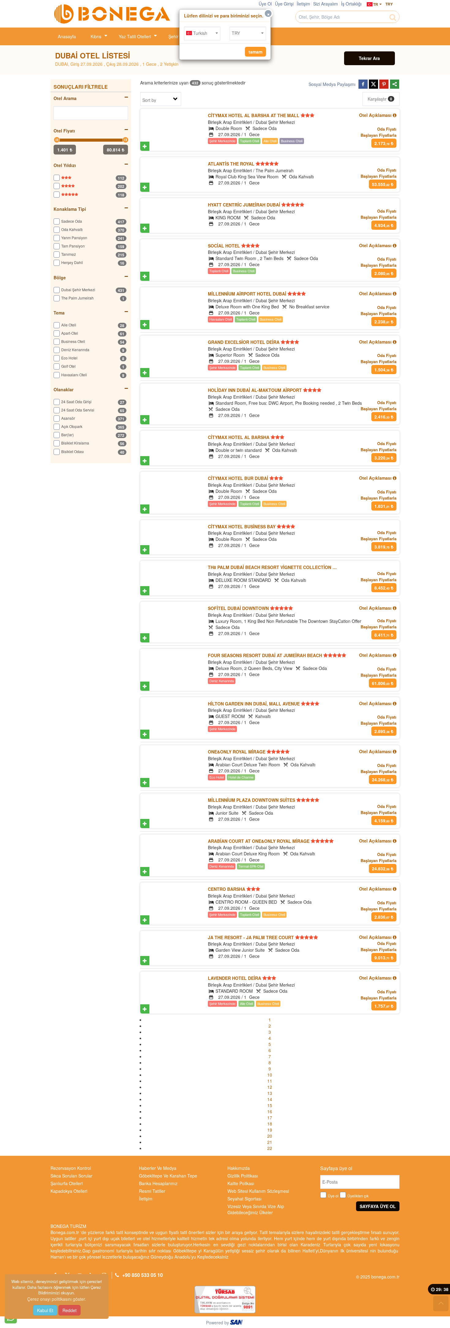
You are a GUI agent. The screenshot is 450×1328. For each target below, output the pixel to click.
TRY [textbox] (236, 33)
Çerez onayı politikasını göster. (56, 1299)
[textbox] (202, 33)
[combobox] (202, 33)
